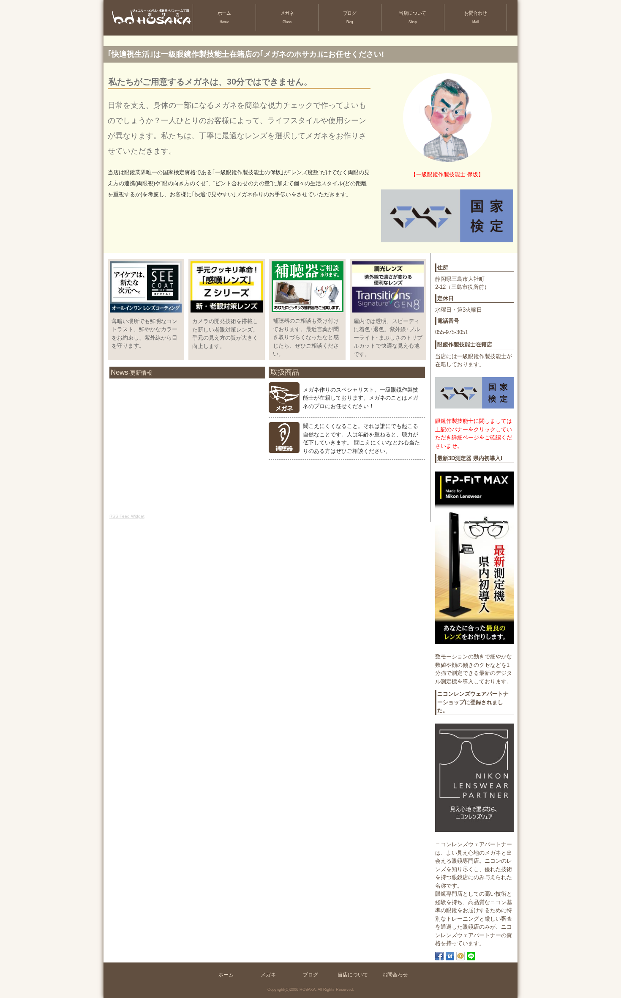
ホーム (224, 17)
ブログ (350, 17)
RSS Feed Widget (126, 516)
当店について (413, 17)
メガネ (287, 17)
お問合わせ (475, 17)
